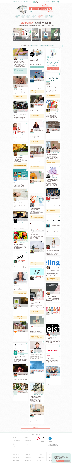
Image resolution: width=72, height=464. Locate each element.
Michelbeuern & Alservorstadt (46, 45)
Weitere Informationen (60, 458)
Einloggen (58, 1)
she (14, 441)
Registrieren (53, 1)
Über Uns (14, 443)
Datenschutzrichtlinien (28, 438)
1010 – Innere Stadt (16, 454)
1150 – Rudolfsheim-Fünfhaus (41, 457)
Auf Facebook (27, 444)
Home (14, 1)
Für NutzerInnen (46, 1)
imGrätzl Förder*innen (36, 434)
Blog (14, 446)
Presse (14, 444)
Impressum (26, 437)
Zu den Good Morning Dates (37, 66)
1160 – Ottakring (39, 458)
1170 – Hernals (39, 460)
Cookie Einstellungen (28, 440)
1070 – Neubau (27, 454)
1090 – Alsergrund (28, 457)
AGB (25, 441)
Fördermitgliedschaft (16, 440)
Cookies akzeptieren (60, 460)
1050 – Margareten (16, 460)
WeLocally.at (15, 437)
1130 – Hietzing (39, 454)
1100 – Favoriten (27, 458)
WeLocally (42, 441)
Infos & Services (15, 438)
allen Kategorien (34, 45)
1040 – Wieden (15, 458)
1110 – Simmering (28, 460)
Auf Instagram (27, 443)
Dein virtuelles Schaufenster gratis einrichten (53, 69)
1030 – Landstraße (16, 457)
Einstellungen (67, 460)
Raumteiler (50, 441)
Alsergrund (33, 11)
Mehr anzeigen (35, 427)
